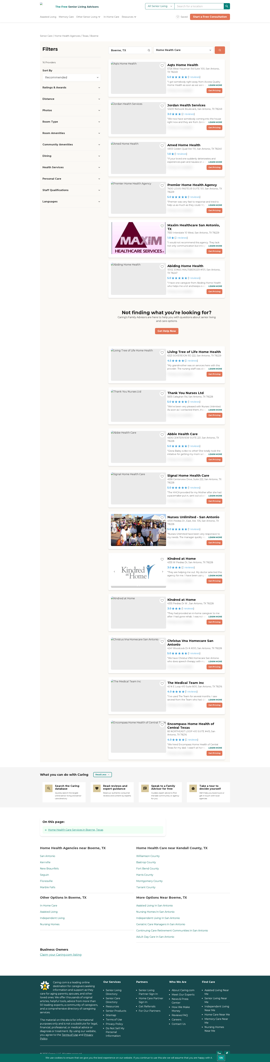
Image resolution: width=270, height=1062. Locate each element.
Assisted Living (49, 911)
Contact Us (178, 1023)
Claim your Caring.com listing (61, 954)
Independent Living (52, 918)
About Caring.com (183, 990)
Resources (112, 1006)
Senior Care (46, 36)
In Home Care (48, 905)
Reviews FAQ (180, 1015)
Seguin (44, 874)
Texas (85, 36)
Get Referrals (147, 1006)
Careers (176, 1019)
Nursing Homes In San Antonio (155, 911)
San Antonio (47, 856)
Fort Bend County (147, 868)
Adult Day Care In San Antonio (155, 936)
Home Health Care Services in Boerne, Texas (75, 829)
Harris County (144, 874)
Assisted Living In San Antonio (154, 905)
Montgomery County (149, 881)
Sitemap (111, 1015)
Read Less (100, 774)
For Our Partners (149, 1010)
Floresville (46, 881)
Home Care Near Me (217, 1014)
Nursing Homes (49, 924)
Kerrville (45, 862)
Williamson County (148, 856)
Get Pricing (214, 90)
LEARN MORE (215, 85)
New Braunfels (49, 868)
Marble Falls (47, 887)
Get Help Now (167, 331)
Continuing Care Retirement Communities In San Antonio (172, 930)
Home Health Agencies (67, 36)
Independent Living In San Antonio (158, 918)
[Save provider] (162, 65)
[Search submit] (220, 50)
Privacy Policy (114, 1023)
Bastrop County (146, 862)
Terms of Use (70, 1034)
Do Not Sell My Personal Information (115, 1032)
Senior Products (116, 1010)
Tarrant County (145, 887)
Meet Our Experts (183, 994)
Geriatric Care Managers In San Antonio (160, 924)
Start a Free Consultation (210, 16)
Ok (221, 1057)
